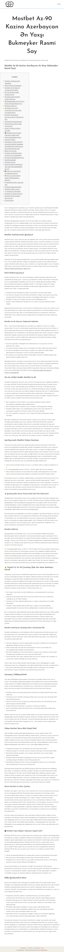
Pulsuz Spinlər (9, 200)
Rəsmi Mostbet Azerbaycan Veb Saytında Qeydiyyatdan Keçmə (14, 167)
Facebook (23, 948)
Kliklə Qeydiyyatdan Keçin (13, 137)
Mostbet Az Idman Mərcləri (13, 193)
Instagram (37, 948)
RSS (43, 948)
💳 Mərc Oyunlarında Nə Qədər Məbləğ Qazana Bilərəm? (12, 178)
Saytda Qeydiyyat (10, 160)
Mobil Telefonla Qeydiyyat (13, 85)
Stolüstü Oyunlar (10, 162)
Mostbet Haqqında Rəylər (13, 187)
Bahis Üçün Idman (11, 151)
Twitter (30, 948)
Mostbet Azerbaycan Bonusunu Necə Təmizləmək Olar (14, 117)
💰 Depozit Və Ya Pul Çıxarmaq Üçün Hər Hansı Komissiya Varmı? (13, 110)
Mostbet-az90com (11, 106)
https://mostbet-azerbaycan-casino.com (17, 268)
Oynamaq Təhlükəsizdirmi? (13, 121)
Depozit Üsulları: (10, 139)
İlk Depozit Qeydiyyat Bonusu (14, 157)
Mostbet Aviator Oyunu (12, 189)
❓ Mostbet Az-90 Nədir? (13, 191)
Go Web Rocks (43, 950)
